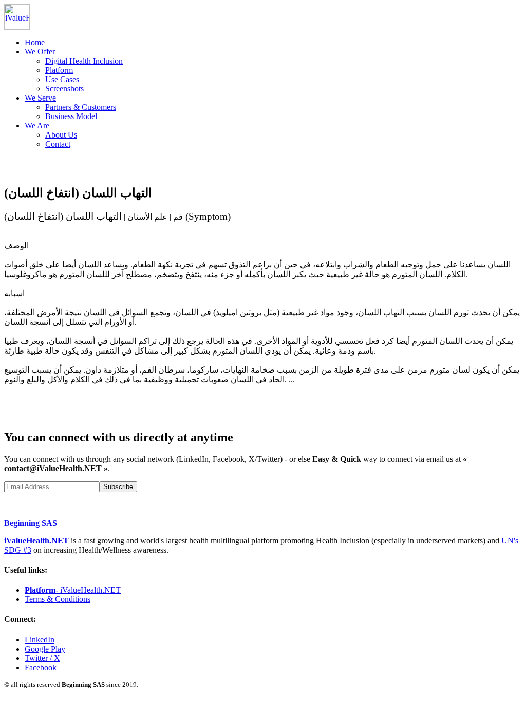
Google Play (45, 649)
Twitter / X (42, 658)
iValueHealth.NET (36, 540)
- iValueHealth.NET (73, 590)
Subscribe (118, 487)
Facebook (41, 667)
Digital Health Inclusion (84, 60)
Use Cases (62, 79)
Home (35, 42)
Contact (57, 144)
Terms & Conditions (57, 599)
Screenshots (64, 88)
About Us (61, 134)
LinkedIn (39, 639)
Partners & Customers (80, 107)
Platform (59, 70)
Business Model (71, 116)
